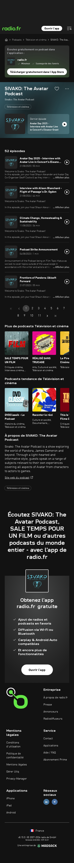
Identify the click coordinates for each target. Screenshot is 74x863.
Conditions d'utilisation (13, 744)
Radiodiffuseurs (52, 718)
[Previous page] (19, 308)
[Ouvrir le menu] (69, 28)
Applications (50, 745)
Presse (47, 704)
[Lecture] (64, 124)
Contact (48, 738)
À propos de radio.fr (55, 697)
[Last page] (55, 316)
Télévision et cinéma (18, 107)
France (39, 830)
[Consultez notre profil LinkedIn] (46, 802)
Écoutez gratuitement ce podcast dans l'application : (31, 51)
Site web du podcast (17, 477)
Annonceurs (50, 711)
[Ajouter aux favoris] (57, 88)
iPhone (10, 798)
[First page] (11, 308)
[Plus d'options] (67, 88)
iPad (9, 805)
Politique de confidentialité (14, 755)
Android (11, 812)
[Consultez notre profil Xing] (54, 802)
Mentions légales (16, 764)
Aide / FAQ (49, 752)
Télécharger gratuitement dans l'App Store (37, 72)
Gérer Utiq (12, 771)
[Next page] (47, 316)
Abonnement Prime (55, 759)
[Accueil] (6, 39)
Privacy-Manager (16, 778)
